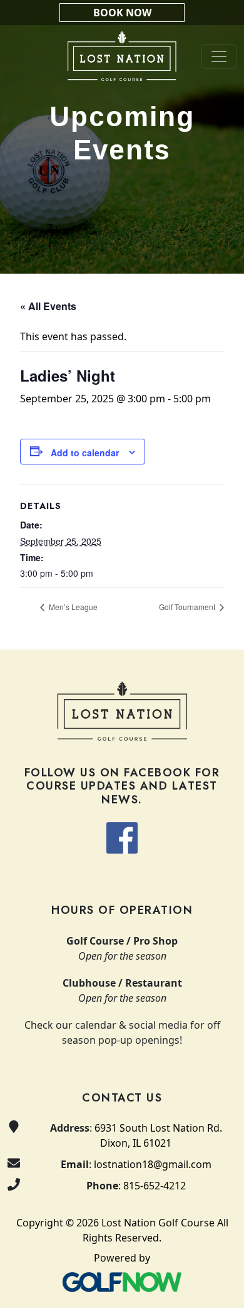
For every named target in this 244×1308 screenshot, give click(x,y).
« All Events (48, 306)
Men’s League (72, 606)
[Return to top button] (219, 625)
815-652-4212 (154, 1186)
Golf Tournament (188, 606)
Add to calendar (85, 452)
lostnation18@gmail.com (152, 1164)
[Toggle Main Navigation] (218, 56)
